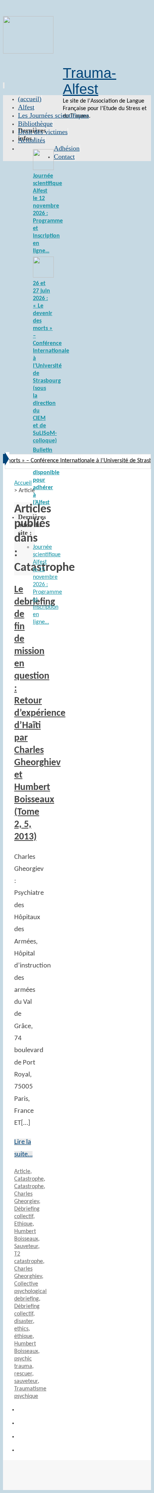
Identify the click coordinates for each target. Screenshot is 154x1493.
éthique (23, 1336)
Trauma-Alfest (89, 81)
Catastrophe (29, 1179)
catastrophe (28, 1262)
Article (22, 1172)
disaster (23, 1321)
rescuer (23, 1374)
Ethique (23, 1224)
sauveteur (26, 1381)
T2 (17, 1254)
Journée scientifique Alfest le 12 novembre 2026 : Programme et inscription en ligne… (47, 584)
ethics (21, 1329)
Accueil (23, 483)
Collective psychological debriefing (30, 1291)
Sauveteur (26, 1247)
